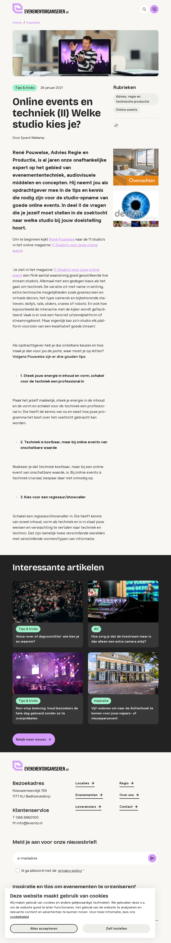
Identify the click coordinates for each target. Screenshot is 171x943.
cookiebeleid (19, 917)
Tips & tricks (24, 88)
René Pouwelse (61, 239)
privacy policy (70, 870)
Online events (126, 110)
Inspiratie (33, 22)
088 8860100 (27, 817)
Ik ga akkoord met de (51, 870)
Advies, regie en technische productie (132, 98)
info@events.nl (29, 823)
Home (17, 22)
